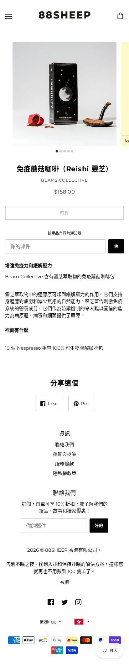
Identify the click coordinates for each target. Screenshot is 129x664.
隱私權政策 (64, 473)
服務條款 (64, 464)
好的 (99, 525)
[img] (51, 602)
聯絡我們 (64, 445)
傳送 (116, 248)
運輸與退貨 (64, 454)
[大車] (121, 16)
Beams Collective (64, 180)
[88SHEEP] (64, 20)
